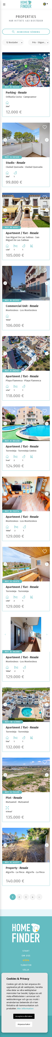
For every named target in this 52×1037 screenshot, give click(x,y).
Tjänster (26, 965)
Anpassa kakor (24, 1024)
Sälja (26, 969)
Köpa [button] (26, 960)
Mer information (25, 1008)
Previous (5, 69)
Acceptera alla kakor (23, 1016)
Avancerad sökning (28, 32)
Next (47, 69)
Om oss (26, 955)
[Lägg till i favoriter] (45, 56)
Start (26, 951)
